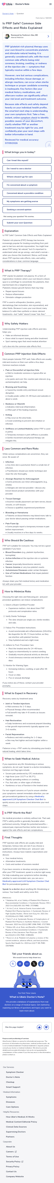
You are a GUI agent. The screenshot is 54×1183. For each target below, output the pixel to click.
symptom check (28, 117)
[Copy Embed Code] (27, 964)
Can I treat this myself (17, 160)
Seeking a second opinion (19, 209)
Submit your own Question (19, 222)
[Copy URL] (13, 964)
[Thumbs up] (39, 1027)
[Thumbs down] (46, 1027)
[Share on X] (34, 964)
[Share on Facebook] (41, 964)
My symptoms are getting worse (22, 201)
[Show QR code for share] (20, 964)
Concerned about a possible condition (25, 193)
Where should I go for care (20, 176)
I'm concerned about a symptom (22, 185)
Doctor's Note (8, 13)
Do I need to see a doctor (19, 168)
